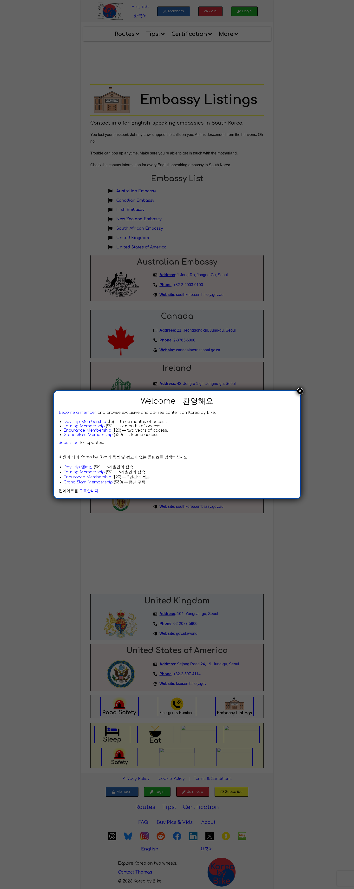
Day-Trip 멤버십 (78, 467)
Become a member (77, 412)
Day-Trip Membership (85, 422)
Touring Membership (84, 426)
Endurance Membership (87, 430)
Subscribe (69, 443)
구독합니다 (88, 491)
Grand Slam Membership (88, 435)
